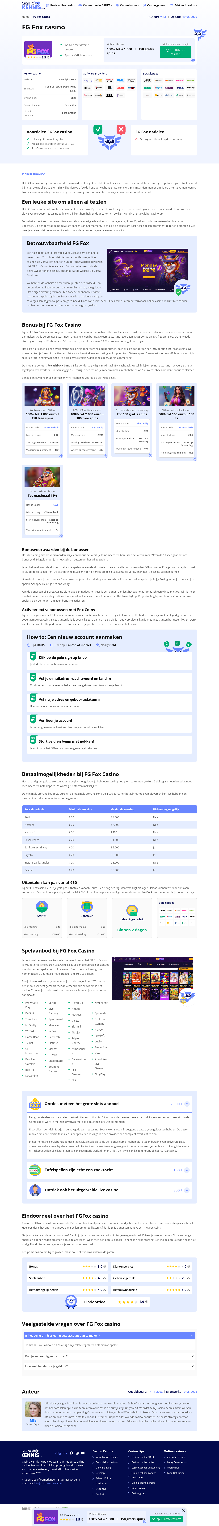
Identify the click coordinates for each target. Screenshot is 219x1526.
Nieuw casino (138, 1488)
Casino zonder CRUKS (96, 5)
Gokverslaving (103, 1467)
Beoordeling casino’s (107, 1462)
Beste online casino (62, 5)
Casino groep (138, 1493)
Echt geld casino (185, 5)
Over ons (101, 1488)
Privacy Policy (103, 1478)
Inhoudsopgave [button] (32, 174)
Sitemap (100, 1472)
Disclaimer (101, 1483)
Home (25, 16)
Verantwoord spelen (107, 1457)
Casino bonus (128, 5)
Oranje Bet (173, 1467)
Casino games (156, 5)
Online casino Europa (143, 1482)
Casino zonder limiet (142, 1462)
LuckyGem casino (176, 1462)
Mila (33, 1420)
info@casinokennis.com (48, 1483)
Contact (100, 1494)
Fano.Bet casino (176, 1472)
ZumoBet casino (176, 1457)
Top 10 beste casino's (177, 52)
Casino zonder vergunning (145, 1467)
